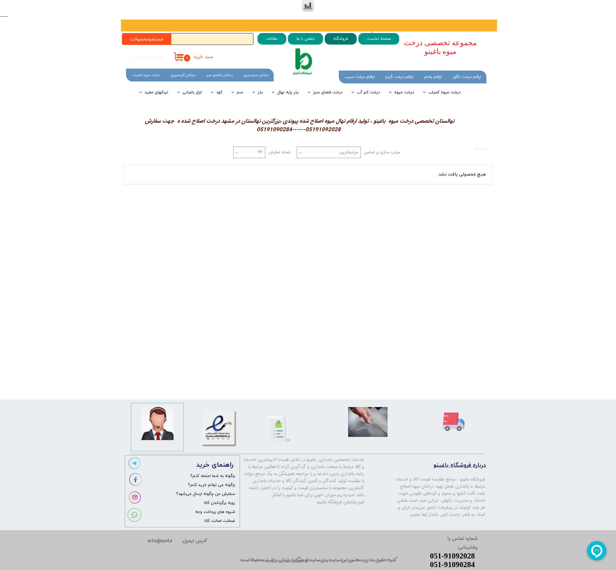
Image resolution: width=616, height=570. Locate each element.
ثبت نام (142, 57)
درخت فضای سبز (327, 92)
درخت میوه (404, 92)
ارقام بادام (433, 77)
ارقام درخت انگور (466, 77)
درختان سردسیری (256, 75)
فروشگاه (340, 39)
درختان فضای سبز (219, 75)
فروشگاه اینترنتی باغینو (286, 560)
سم (240, 92)
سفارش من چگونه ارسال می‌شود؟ (205, 494)
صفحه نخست (378, 39)
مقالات (272, 39)
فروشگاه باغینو (472, 479)
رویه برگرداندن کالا (219, 503)
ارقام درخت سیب (359, 77)
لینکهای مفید (156, 92)
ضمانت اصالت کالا (219, 521)
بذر (260, 92)
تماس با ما (305, 39)
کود (219, 92)
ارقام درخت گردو (399, 77)
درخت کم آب (368, 92)
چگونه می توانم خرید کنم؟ (211, 485)
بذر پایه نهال (288, 92)
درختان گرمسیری (183, 75)
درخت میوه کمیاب (444, 92)
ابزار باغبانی (192, 92)
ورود (159, 57)
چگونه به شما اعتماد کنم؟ (212, 476)
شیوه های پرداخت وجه (215, 512)
